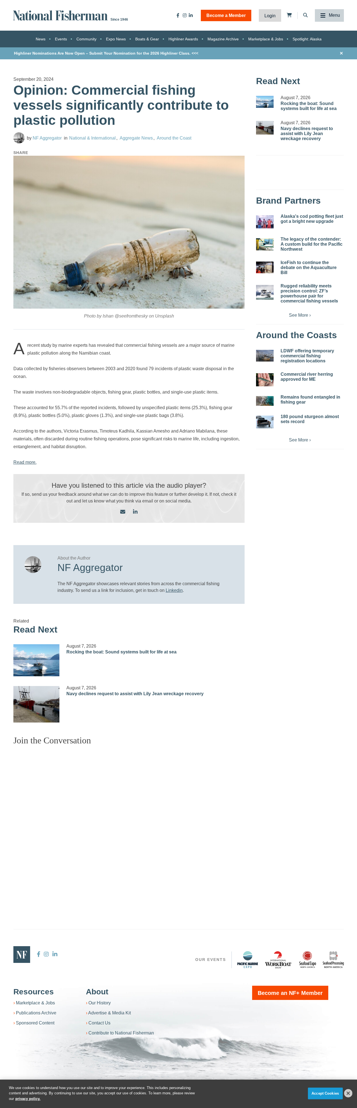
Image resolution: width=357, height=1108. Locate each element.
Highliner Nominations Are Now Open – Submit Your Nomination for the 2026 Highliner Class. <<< (106, 53)
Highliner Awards (183, 39)
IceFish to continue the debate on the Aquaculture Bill (309, 267)
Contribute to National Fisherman (121, 1033)
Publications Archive (36, 1013)
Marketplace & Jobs (265, 39)
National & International (92, 138)
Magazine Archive (223, 39)
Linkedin (174, 590)
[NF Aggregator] (19, 137)
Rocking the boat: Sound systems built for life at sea (121, 652)
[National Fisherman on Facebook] (178, 15)
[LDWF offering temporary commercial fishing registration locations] (265, 356)
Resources (33, 991)
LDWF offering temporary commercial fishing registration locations (307, 355)
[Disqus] (129, 819)
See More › (300, 315)
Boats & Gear (147, 39)
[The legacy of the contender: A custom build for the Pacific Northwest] (265, 244)
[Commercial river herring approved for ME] (265, 379)
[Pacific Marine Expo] (247, 959)
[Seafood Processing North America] (333, 959)
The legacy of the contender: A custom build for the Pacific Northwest (311, 244)
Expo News (116, 39)
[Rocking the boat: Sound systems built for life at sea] (36, 660)
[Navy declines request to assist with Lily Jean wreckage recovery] (36, 704)
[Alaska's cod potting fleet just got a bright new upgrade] (265, 221)
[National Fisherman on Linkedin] (191, 15)
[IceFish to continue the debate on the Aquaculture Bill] (265, 267)
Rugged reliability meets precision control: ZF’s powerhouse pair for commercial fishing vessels (309, 293)
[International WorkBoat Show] (278, 959)
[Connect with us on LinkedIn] (135, 512)
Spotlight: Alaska (307, 39)
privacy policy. (27, 1099)
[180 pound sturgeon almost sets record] (265, 422)
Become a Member (226, 15)
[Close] (348, 1093)
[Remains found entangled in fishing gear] (265, 401)
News (40, 39)
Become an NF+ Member (290, 993)
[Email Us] (123, 512)
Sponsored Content (35, 1023)
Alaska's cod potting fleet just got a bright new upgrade (312, 219)
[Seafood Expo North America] (307, 959)
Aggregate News (136, 138)
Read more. (25, 462)
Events (61, 39)
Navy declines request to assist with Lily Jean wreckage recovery (135, 693)
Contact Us (99, 1023)
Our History (99, 1002)
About (97, 991)
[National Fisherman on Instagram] (185, 15)
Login (270, 15)
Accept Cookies (325, 1093)
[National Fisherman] (61, 15)
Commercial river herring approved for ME (307, 377)
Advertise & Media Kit (109, 1013)
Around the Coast (174, 138)
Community (86, 39)
